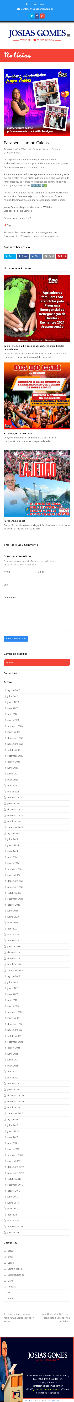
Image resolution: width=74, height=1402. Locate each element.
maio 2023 (12, 922)
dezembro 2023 (15, 880)
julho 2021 (12, 1053)
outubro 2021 (14, 1035)
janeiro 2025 (13, 803)
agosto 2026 (13, 690)
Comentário (10, 597)
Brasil (10, 1256)
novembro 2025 (15, 743)
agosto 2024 (13, 833)
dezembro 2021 (15, 1024)
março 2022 (13, 1006)
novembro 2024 (15, 815)
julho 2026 (12, 696)
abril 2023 (12, 928)
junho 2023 (13, 916)
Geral (57, 149)
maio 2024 (12, 851)
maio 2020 (12, 1137)
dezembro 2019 (15, 1166)
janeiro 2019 (13, 1232)
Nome (7, 571)
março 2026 (13, 720)
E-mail (41, 571)
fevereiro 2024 (15, 868)
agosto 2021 (13, 1047)
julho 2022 (12, 982)
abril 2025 (12, 785)
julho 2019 (12, 1196)
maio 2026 (12, 708)
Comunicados (15, 1268)
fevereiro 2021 (15, 1083)
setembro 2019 (15, 1184)
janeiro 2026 (13, 731)
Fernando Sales (40, 149)
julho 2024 (12, 839)
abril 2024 (12, 857)
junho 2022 (13, 988)
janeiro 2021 (13, 1089)
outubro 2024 (14, 821)
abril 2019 (12, 1214)
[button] (68, 35)
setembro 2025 (15, 755)
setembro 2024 (15, 827)
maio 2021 (12, 1065)
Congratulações (16, 1274)
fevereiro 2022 (15, 1012)
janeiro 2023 (13, 946)
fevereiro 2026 (15, 726)
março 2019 (13, 1220)
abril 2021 (12, 1071)
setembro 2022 (15, 970)
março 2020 (13, 1149)
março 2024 (13, 863)
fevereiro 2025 (15, 797)
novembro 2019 (15, 1172)
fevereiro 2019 (15, 1226)
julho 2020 (12, 1125)
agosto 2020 (13, 1119)
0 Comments (13, 152)
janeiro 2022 (13, 1017)
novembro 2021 (15, 1029)
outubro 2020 (14, 1107)
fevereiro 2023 (15, 940)
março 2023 (13, 934)
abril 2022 (12, 1000)
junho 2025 (13, 773)
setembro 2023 (15, 898)
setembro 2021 (15, 1041)
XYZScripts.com (52, 1400)
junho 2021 (13, 1059)
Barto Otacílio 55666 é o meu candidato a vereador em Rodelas (55, 1317)
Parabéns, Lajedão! (14, 520)
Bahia (11, 1250)
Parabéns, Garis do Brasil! (18, 433)
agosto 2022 (13, 976)
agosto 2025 (13, 761)
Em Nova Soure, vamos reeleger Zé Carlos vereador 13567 (19, 1317)
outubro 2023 (14, 892)
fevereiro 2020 (15, 1154)
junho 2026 (13, 702)
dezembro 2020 (15, 1095)
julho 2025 (12, 767)
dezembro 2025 (15, 737)
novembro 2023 (15, 886)
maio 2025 (12, 779)
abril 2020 (12, 1143)
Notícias (12, 1286)
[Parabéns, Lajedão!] (37, 483)
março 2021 (13, 1077)
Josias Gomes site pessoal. (47, 1389)
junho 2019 (13, 1202)
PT (9, 1292)
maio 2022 (12, 994)
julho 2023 (12, 910)
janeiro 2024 (13, 875)
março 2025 (13, 791)
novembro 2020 (15, 1101)
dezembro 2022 (15, 952)
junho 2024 (13, 845)
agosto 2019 (13, 1190)
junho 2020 (13, 1131)
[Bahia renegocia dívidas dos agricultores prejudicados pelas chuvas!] (37, 308)
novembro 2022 (15, 958)
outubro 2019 (14, 1178)
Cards (11, 1262)
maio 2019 (12, 1208)
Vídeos (11, 1298)
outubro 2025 (14, 749)
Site (6, 584)
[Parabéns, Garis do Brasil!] (37, 395)
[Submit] (67, 662)
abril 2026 (12, 714)
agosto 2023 (13, 904)
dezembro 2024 (15, 809)
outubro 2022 (14, 964)
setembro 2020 (15, 1113)
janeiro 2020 (13, 1161)
